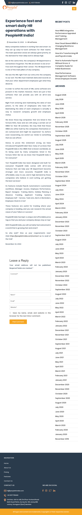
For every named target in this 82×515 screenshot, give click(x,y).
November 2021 (62, 335)
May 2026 (59, 108)
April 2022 (59, 312)
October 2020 (61, 394)
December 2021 (62, 330)
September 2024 (62, 181)
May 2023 (59, 253)
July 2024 (59, 190)
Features (7, 476)
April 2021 (59, 366)
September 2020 (62, 398)
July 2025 (59, 145)
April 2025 (59, 158)
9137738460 (35, 3)
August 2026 (60, 95)
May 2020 (59, 416)
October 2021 (61, 339)
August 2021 (60, 348)
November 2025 (62, 126)
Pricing (6, 472)
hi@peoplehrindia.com (19, 3)
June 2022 (59, 303)
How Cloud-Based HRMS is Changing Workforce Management (66, 46)
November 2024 (62, 172)
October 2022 (61, 285)
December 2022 (62, 276)
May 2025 (59, 154)
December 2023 (62, 222)
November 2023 (62, 226)
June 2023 (59, 249)
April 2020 (59, 421)
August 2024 (60, 185)
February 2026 (61, 122)
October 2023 (61, 231)
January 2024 (61, 217)
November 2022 (62, 280)
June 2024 (59, 194)
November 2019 (62, 439)
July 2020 (59, 407)
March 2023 (60, 262)
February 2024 (61, 212)
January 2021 (61, 380)
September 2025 (62, 136)
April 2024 (59, 203)
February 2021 (61, 375)
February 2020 (61, 430)
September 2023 (62, 235)
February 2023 (61, 267)
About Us (7, 468)
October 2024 (61, 176)
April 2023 (59, 258)
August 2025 (60, 140)
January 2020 (61, 434)
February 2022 (61, 321)
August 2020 (60, 403)
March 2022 (60, 316)
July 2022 (59, 298)
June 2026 (59, 104)
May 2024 (59, 199)
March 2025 (60, 163)
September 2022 (62, 289)
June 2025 (59, 149)
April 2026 (59, 113)
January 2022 (61, 326)
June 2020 (59, 412)
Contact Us (8, 481)
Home (6, 463)
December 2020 (62, 384)
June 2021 (59, 357)
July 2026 (59, 99)
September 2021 (62, 344)
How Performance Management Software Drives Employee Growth (66, 76)
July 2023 (59, 244)
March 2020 (60, 425)
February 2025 (61, 167)
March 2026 (60, 117)
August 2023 (60, 240)
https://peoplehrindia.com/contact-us (26, 236)
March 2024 (60, 208)
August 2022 (60, 294)
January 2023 (61, 271)
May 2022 (59, 307)
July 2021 (59, 353)
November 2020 (62, 389)
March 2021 (60, 371)
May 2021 (59, 362)
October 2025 (61, 131)
